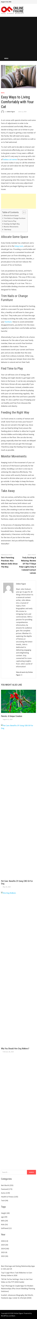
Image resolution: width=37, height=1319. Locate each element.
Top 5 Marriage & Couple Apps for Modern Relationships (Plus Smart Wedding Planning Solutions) (18, 1288)
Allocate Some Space (11, 215)
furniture (8, 322)
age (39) (4, 1217)
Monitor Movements (11, 227)
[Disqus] (18, 1084)
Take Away (7, 229)
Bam (13, 1316)
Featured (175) (6, 1189)
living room (19, 246)
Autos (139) (5, 1193)
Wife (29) (4, 1220)
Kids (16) (4, 1224)
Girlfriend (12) (6, 1228)
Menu (6, 58)
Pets (2, 93)
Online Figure (11, 112)
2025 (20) (4, 1245)
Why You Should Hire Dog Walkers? (15, 1048)
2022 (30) (4, 1256)
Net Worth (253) (7, 1185)
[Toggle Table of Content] (23, 212)
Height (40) (5, 1213)
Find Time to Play (10, 221)
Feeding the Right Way (12, 224)
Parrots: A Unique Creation (11, 716)
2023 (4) (4, 1252)
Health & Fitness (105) (9, 1197)
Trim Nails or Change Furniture (14, 218)
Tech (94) (4, 1200)
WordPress (5, 1316)
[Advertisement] (18, 36)
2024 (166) (5, 1248)
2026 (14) (4, 1241)
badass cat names (10, 159)
